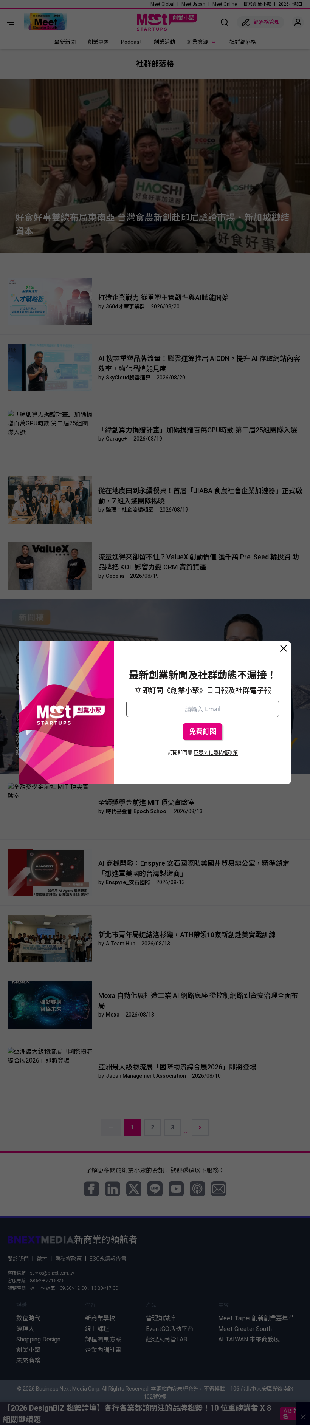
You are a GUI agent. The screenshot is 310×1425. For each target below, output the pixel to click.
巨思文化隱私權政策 (216, 752)
